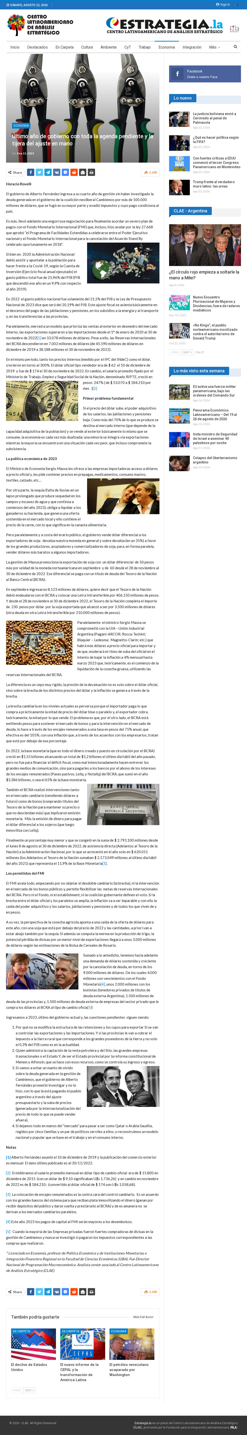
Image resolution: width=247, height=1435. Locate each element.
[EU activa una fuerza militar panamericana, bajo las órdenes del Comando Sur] (179, 392)
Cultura (87, 47)
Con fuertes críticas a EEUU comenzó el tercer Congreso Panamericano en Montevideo (216, 162)
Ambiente (109, 47)
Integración (192, 47)
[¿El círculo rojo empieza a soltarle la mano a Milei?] (205, 245)
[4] (103, 984)
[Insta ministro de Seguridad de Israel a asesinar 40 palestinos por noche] (179, 439)
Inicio (15, 47)
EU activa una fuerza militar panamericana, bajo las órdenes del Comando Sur (214, 391)
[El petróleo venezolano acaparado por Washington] (132, 1344)
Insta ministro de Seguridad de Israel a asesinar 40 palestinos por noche (215, 438)
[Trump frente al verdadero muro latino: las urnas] (179, 187)
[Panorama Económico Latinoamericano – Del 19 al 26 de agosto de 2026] (179, 416)
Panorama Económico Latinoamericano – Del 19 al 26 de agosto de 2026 (215, 414)
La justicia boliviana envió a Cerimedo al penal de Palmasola (214, 118)
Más (213, 47)
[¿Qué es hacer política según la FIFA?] (179, 143)
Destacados (37, 47)
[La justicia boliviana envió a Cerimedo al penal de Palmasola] (179, 119)
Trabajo (145, 47)
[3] (104, 863)
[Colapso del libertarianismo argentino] (179, 463)
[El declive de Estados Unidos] (33, 1344)
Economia (166, 47)
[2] (95, 388)
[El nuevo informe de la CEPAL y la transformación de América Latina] (82, 1344)
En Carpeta (64, 47)
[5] (89, 1007)
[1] (39, 338)
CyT (127, 47)
